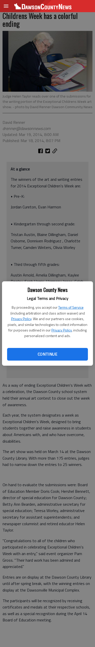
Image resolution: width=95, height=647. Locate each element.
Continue (47, 354)
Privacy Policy (21, 318)
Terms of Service (71, 307)
